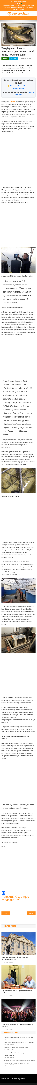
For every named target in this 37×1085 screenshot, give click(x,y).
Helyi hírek (13, 58)
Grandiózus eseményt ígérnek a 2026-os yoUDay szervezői (17, 1025)
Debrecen (18, 5)
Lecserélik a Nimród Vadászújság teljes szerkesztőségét (16, 1054)
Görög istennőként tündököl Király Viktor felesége (19, 1042)
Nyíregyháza (20, 7)
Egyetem (5, 58)
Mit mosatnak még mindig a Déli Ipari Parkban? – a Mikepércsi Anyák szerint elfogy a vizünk (19, 1062)
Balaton (5, 5)
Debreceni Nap (20, 13)
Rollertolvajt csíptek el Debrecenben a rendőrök (18, 1037)
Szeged (31, 7)
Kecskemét (7, 7)
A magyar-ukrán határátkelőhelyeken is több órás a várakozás (32, 913)
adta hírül (13, 101)
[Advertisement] (18, 225)
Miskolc (13, 7)
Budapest (11, 5)
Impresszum (5, 1079)
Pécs (26, 7)
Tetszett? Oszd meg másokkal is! (15, 898)
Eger (23, 5)
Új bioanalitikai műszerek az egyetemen (7, 913)
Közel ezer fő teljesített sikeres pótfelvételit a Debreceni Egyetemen (15, 958)
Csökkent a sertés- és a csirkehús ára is (16, 1047)
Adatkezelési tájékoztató (17, 1079)
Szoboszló (16, 9)
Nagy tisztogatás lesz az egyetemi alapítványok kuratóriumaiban (16, 992)
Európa (28, 5)
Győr (32, 5)
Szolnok (22, 9)
